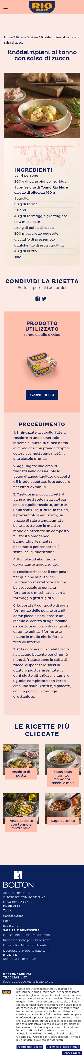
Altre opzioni (72, 1052)
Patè (6, 921)
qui (59, 1017)
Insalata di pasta (21, 774)
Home (8, 37)
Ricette (10, 955)
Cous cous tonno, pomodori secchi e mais (62, 777)
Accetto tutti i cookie (30, 1047)
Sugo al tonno (63, 821)
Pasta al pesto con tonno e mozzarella (21, 824)
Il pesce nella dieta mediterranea (28, 935)
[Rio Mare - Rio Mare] (42, 7)
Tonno (7, 910)
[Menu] (5, 7)
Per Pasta (10, 926)
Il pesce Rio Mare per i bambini (26, 945)
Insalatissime (13, 915)
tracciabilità (15, 977)
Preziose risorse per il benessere (26, 940)
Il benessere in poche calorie (24, 950)
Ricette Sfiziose (27, 37)
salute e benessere (21, 930)
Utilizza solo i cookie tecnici (63, 1047)
